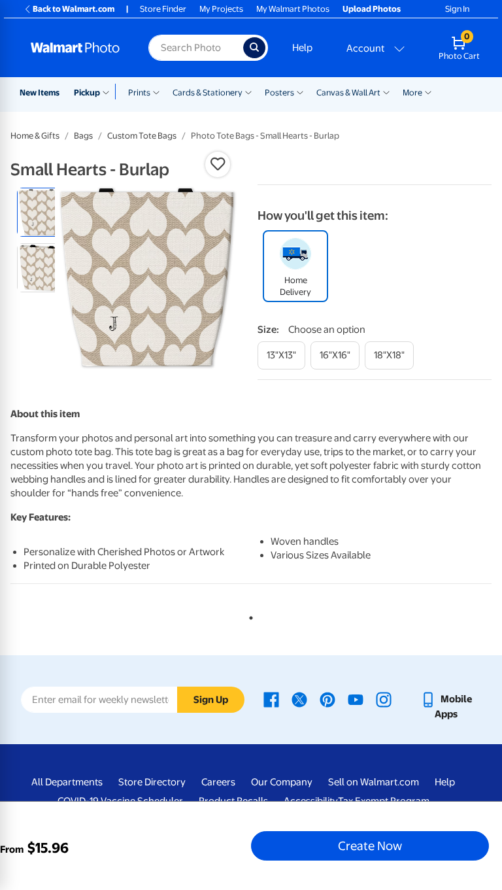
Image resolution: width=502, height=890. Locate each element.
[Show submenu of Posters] (300, 91)
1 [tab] (248, 615)
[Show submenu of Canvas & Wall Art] (386, 91)
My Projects (221, 9)
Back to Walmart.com (73, 9)
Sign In (457, 9)
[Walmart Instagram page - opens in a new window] (384, 699)
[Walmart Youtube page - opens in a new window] (355, 699)
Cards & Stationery (208, 92)
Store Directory (152, 782)
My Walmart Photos (292, 9)
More (412, 92)
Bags (83, 136)
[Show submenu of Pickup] (109, 91)
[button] (217, 164)
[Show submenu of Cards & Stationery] (248, 91)
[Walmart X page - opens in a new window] (299, 699)
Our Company (281, 782)
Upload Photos (372, 9)
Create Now (370, 845)
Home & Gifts (34, 136)
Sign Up (210, 700)
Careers (218, 782)
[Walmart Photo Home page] (75, 47)
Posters (279, 92)
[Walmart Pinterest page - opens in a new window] (327, 699)
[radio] (41, 212)
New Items (39, 92)
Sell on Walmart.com (373, 782)
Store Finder (163, 9)
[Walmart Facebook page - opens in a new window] (271, 699)
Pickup (87, 92)
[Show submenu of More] (428, 91)
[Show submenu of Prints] (156, 91)
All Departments (67, 782)
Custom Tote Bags (141, 136)
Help (302, 48)
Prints (139, 92)
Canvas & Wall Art (348, 92)
